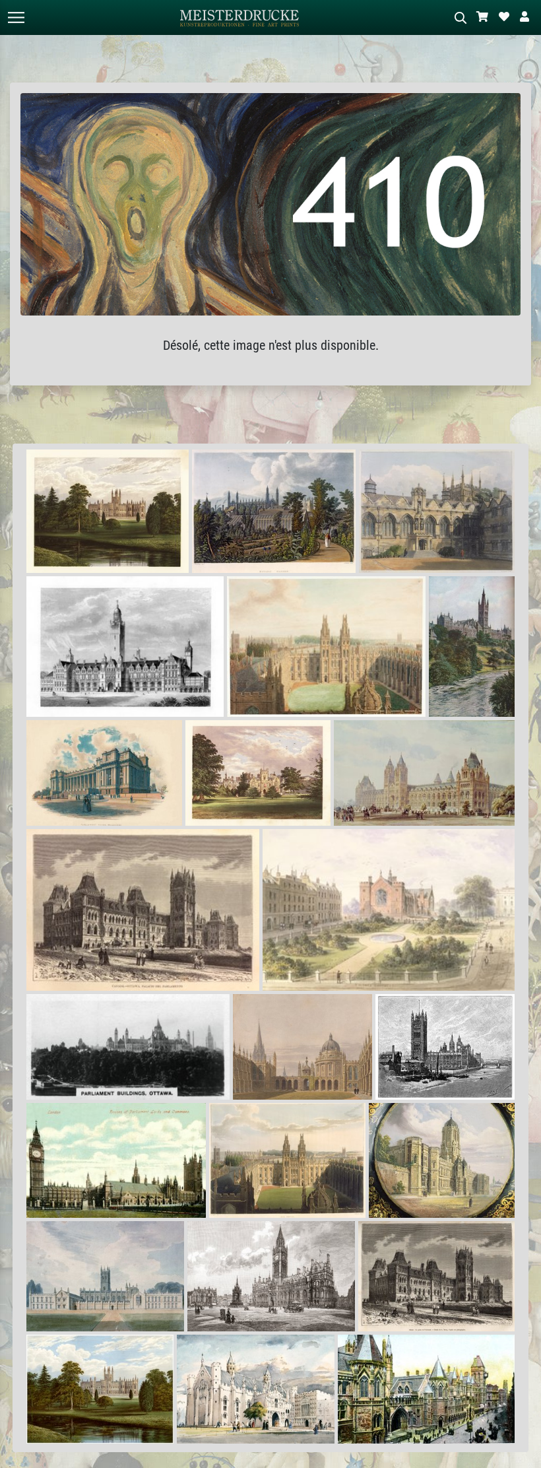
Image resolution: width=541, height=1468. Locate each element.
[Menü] (16, 17)
